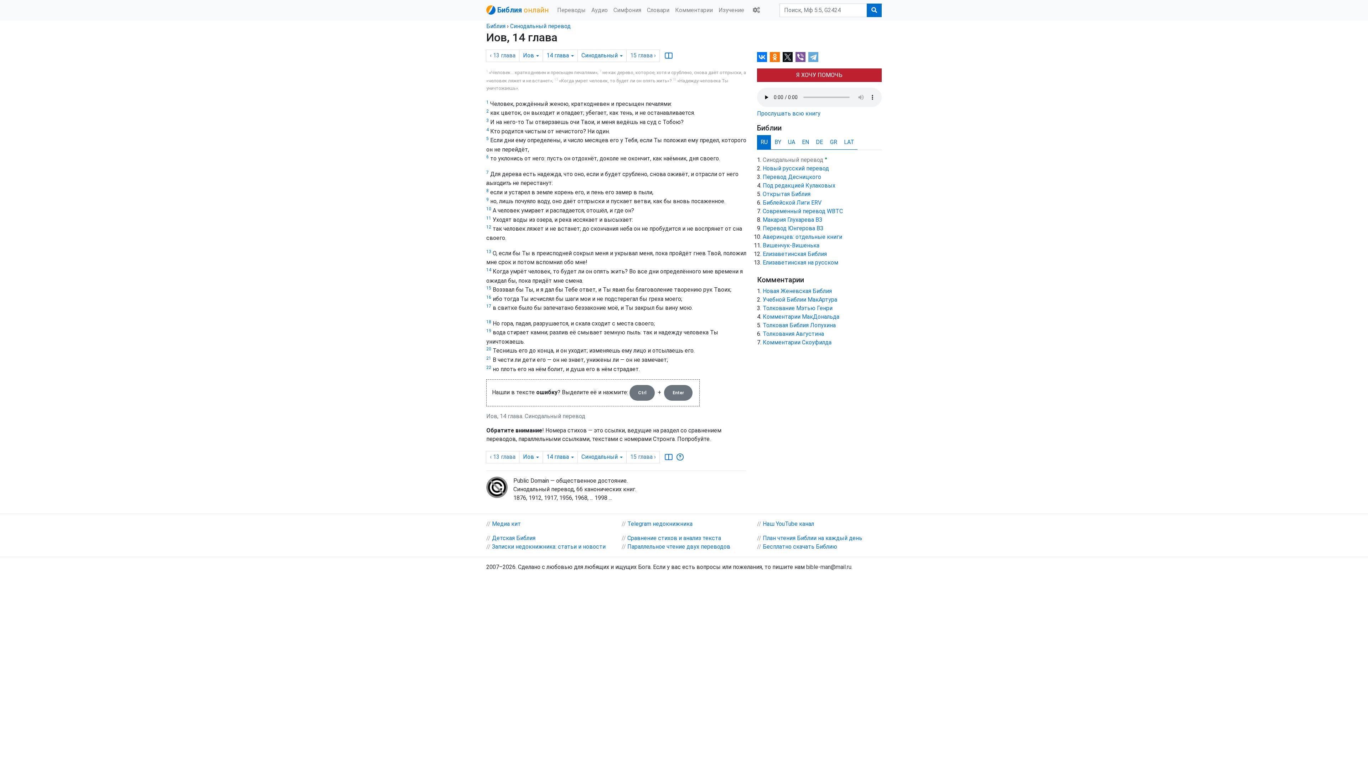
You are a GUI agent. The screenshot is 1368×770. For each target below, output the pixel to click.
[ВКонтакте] (762, 57)
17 (488, 306)
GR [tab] (833, 142)
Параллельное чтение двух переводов (678, 546)
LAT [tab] (849, 142)
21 (488, 358)
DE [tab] (819, 142)
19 (488, 330)
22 (488, 367)
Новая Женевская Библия (797, 291)
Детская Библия (513, 538)
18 (488, 321)
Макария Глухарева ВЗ (792, 219)
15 (488, 288)
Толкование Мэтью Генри (798, 308)
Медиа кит (506, 523)
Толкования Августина (793, 333)
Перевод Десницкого (792, 177)
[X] (788, 57)
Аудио (599, 10)
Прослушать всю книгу (788, 113)
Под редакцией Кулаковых (799, 185)
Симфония (627, 10)
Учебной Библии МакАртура (800, 299)
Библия (496, 26)
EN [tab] (805, 142)
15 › (643, 55)
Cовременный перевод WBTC (803, 211)
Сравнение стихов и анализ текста (674, 538)
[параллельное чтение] (668, 55)
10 (488, 208)
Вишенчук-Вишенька (791, 245)
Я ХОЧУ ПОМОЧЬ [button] (819, 75)
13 (488, 251)
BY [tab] (777, 142)
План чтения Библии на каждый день (812, 538)
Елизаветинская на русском (800, 262)
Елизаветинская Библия (795, 254)
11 (488, 218)
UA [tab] (791, 142)
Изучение (731, 10)
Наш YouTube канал (788, 523)
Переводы (571, 10)
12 (488, 227)
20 (488, 348)
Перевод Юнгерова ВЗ (793, 228)
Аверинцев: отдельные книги (802, 236)
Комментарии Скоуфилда (797, 342)
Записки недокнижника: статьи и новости (549, 546)
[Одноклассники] (775, 57)
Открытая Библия (786, 194)
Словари (658, 10)
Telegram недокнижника (660, 523)
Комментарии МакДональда (801, 316)
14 (488, 269)
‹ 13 (502, 55)
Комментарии (694, 10)
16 (488, 297)
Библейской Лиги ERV (792, 202)
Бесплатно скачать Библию (800, 546)
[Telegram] (813, 57)
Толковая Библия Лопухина (799, 325)
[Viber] (800, 57)
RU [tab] (764, 142)
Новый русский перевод (796, 168)
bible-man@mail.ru (828, 567)
